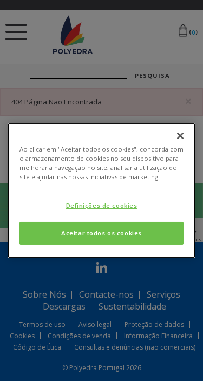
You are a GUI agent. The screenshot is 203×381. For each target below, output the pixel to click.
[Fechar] (180, 136)
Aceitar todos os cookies (101, 233)
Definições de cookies (101, 205)
